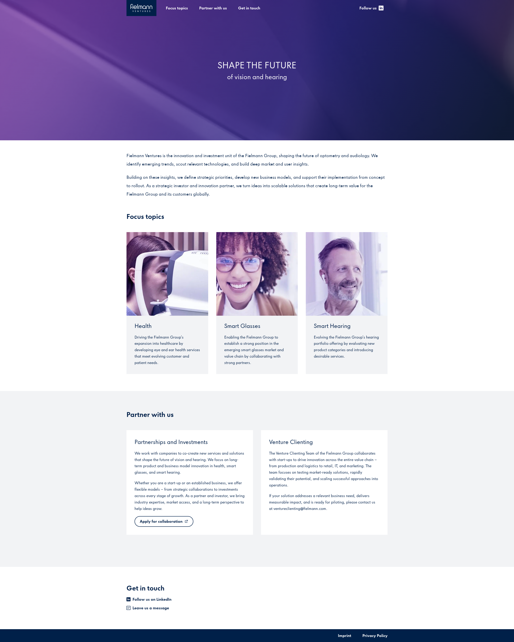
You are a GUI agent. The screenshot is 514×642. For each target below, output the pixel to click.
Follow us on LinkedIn (152, 599)
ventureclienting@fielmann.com (299, 508)
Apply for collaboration (161, 521)
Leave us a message (151, 608)
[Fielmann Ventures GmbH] (141, 8)
